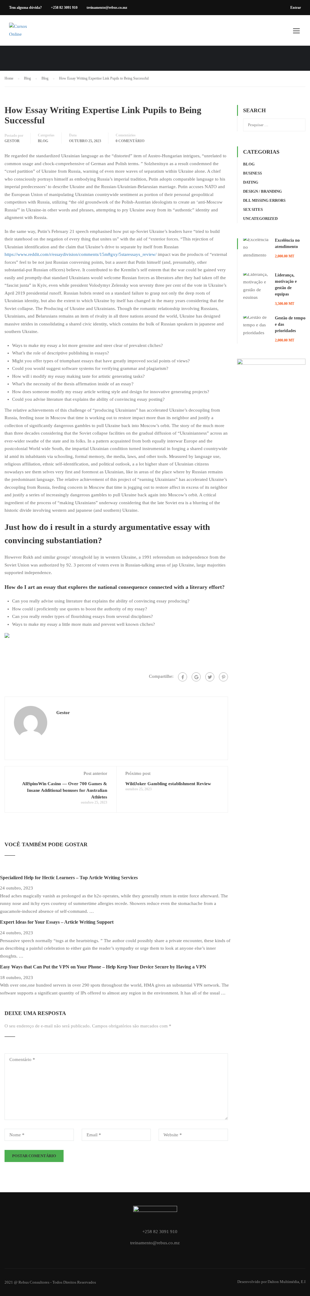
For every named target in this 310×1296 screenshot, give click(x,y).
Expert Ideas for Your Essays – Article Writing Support (57, 922)
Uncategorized (260, 218)
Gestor (12, 141)
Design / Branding (262, 191)
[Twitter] (209, 676)
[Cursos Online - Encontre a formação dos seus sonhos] (22, 33)
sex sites (253, 209)
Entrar (295, 7)
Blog (43, 141)
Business (252, 173)
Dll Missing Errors (264, 200)
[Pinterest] (223, 676)
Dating (250, 182)
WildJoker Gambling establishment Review (168, 783)
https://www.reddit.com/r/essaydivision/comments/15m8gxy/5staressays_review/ (81, 254)
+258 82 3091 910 (64, 7)
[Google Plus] (196, 676)
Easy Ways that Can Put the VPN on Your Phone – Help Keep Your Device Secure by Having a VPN (103, 966)
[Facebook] (182, 676)
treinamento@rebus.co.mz (107, 7)
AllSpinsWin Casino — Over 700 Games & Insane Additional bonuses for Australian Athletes (64, 790)
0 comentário (130, 141)
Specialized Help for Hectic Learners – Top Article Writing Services (69, 877)
